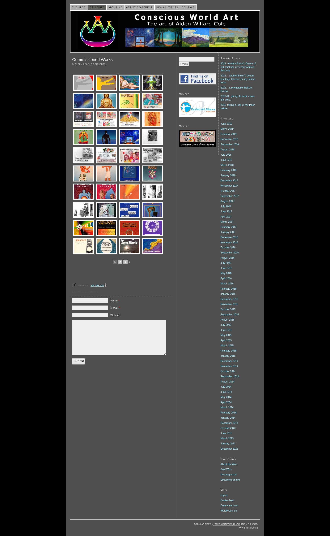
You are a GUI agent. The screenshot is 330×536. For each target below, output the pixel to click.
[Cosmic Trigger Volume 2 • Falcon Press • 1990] (106, 191)
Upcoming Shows (230, 479)
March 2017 (227, 221)
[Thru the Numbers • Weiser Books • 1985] (152, 228)
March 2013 (227, 438)
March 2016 (227, 283)
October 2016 (228, 247)
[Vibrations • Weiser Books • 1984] (83, 228)
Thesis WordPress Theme (226, 524)
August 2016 (228, 257)
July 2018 (226, 154)
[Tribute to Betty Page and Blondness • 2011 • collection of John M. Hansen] (129, 83)
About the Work (229, 464)
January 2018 (228, 175)
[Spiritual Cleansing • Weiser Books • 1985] (106, 246)
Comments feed (229, 505)
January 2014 (228, 417)
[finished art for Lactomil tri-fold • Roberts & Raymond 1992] (129, 173)
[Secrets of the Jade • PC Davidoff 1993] (83, 137)
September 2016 (230, 252)
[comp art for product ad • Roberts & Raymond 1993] (152, 119)
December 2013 (229, 422)
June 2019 (226, 123)
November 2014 (229, 366)
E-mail (115, 307)
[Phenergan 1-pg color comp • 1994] (129, 119)
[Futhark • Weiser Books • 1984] (129, 228)
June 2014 (226, 392)
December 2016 (229, 237)
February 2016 (228, 288)
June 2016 (226, 268)
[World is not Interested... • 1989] (106, 210)
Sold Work (226, 469)
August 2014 (228, 381)
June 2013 (226, 433)
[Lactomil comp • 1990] (129, 210)
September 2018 (230, 144)
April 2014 (226, 402)
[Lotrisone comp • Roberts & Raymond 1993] (152, 137)
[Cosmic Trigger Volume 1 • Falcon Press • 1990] (83, 191)
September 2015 (230, 314)
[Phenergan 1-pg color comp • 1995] (106, 119)
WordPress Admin (248, 527)
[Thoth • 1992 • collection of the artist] (106, 173)
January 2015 (228, 355)
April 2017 (226, 216)
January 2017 (228, 232)
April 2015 (226, 340)
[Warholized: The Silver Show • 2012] (83, 83)
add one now (97, 285)
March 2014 (227, 407)
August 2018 (228, 149)
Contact (188, 7)
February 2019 (228, 134)
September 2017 (230, 196)
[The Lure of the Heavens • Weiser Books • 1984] (152, 246)
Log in (224, 495)
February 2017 (228, 227)
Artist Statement (139, 7)
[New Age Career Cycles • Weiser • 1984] (106, 228)
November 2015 (229, 304)
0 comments (98, 64)
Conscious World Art (165, 31)
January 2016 (228, 293)
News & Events (167, 7)
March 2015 (227, 345)
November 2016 (229, 242)
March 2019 (227, 129)
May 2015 (226, 335)
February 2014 (228, 412)
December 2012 (229, 448)
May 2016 (226, 273)
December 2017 (229, 180)
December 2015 (229, 299)
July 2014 (226, 386)
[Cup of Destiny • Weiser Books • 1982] (83, 246)
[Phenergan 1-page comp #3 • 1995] (152, 101)
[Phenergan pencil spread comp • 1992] (152, 155)
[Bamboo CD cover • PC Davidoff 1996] (129, 101)
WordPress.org (229, 510)
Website (115, 315)
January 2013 (228, 443)
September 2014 (230, 376)
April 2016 (226, 278)
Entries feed (227, 500)
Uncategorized (228, 474)
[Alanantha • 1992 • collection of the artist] (83, 173)
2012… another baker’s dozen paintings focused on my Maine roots (238, 79)
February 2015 (228, 350)
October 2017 (228, 190)
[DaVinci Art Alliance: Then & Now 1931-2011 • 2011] (106, 83)
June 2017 (226, 211)
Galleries (97, 7)
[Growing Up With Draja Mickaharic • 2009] (152, 83)
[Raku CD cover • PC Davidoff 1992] (152, 173)
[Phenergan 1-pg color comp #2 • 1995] (83, 119)
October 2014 (228, 371)
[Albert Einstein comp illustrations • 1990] (152, 191)
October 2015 (228, 309)
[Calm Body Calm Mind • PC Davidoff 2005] (83, 101)
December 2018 (229, 139)
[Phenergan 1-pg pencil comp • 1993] (83, 155)
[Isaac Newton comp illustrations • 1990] (83, 210)
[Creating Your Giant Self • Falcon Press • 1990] (129, 191)
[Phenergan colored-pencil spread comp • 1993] (106, 155)
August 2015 (228, 319)
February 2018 (228, 170)
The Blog (79, 7)
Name (114, 300)
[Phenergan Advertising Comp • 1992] (129, 155)
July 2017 (226, 206)
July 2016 (226, 263)
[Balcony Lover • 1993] (129, 137)
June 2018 (226, 159)
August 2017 (228, 201)
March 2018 (227, 165)
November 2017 (229, 185)
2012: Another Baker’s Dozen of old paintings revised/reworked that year (238, 67)
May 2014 (226, 397)
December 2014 (229, 361)
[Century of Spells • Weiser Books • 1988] (152, 210)
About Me (115, 7)
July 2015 (226, 324)
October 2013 (228, 428)
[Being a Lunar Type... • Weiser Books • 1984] (129, 246)
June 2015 (226, 330)
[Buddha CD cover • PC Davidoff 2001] (106, 101)
